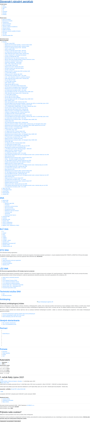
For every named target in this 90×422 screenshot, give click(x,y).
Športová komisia (9, 207)
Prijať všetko (17, 421)
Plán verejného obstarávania (9, 322)
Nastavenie (3, 421)
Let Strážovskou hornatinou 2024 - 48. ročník (15, 90)
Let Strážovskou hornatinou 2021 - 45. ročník (15, 132)
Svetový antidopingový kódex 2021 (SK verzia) (13, 315)
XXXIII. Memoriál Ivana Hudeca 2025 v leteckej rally (17, 78)
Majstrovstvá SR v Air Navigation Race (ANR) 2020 (17, 135)
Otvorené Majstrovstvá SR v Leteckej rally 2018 (16, 166)
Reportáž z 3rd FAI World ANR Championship (15, 85)
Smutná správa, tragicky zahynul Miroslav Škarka (16, 107)
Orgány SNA (5, 201)
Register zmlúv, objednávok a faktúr (10, 225)
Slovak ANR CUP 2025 (10, 80)
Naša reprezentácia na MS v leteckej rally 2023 (16, 101)
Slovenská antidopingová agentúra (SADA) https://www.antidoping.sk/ (18, 313)
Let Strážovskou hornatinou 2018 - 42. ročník (15, 167)
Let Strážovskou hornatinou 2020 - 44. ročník (15, 137)
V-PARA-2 (4, 239)
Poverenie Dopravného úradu (9, 287)
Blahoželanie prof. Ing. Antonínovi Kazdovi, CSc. (16, 58)
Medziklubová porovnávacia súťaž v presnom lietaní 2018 (18, 170)
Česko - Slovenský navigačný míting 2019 (14, 159)
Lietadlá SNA (5, 194)
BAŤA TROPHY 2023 (9, 100)
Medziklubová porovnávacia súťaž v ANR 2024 (16, 88)
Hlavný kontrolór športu (10, 215)
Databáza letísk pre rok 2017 (11, 182)
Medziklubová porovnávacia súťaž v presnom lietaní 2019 (18, 157)
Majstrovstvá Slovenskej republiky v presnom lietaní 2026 (18, 44)
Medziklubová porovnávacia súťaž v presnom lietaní (17, 46)
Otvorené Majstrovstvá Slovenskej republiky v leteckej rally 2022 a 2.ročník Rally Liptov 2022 (27, 116)
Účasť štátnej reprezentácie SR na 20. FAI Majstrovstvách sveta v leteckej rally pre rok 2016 (26, 185)
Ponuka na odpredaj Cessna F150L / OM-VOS (15, 50)
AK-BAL (4, 236)
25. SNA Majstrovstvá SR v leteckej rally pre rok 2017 (17, 172)
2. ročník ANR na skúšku (10, 94)
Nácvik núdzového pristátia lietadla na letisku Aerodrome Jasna (20, 59)
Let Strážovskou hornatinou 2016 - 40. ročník (15, 186)
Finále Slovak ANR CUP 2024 (11, 84)
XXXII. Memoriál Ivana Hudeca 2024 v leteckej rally (16, 93)
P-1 (3, 231)
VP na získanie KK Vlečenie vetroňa (10, 281)
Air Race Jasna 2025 (10, 69)
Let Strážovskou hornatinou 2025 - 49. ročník (15, 75)
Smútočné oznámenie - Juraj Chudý (13, 62)
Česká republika (6, 353)
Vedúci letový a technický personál (10, 277)
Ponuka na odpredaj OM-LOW (12, 56)
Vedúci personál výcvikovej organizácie (11, 260)
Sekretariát (7, 213)
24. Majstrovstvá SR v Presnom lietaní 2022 (15, 113)
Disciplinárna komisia (10, 209)
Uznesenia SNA (6, 216)
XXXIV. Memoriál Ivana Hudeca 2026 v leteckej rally (17, 53)
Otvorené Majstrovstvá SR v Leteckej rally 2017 (16, 173)
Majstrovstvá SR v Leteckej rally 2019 (13, 150)
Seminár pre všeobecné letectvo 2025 (14, 60)
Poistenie (4, 218)
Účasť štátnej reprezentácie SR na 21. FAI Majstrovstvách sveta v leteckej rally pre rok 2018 (26, 164)
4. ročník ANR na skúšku (10, 72)
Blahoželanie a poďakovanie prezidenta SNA (15, 147)
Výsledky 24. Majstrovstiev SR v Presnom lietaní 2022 (17, 112)
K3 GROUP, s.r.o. (30, 405)
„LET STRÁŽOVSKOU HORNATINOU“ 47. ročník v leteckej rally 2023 (20, 106)
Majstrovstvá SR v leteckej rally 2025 (13, 74)
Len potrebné (10, 421)
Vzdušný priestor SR (7, 246)
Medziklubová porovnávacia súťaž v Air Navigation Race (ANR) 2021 (21, 134)
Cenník (4, 279)
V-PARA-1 (4, 237)
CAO (3, 294)
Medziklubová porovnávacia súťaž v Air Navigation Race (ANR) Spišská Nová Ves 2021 (25, 125)
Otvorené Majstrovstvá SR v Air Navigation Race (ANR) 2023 (19, 99)
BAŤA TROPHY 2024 (9, 82)
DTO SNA (4, 250)
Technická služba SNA (10, 291)
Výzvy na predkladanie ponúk (9, 324)
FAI (3, 10)
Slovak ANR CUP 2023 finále (11, 96)
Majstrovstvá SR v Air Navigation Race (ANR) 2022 (17, 110)
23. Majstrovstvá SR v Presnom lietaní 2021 (15, 131)
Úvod (3, 5)
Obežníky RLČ (5, 241)
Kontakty (4, 14)
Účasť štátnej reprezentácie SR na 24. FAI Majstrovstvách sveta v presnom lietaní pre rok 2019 (27, 154)
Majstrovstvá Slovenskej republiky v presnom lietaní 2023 (18, 104)
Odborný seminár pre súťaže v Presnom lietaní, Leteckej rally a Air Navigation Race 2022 (25, 123)
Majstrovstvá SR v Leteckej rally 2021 (13, 128)
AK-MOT (4, 233)
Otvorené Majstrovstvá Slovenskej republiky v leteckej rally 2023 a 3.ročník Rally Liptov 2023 (27, 103)
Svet (3, 356)
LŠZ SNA (4, 268)
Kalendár (4, 13)
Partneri (3, 328)
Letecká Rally (5, 191)
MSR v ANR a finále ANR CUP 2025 (13, 63)
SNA (3, 8)
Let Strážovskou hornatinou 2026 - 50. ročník (15, 52)
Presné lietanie (5, 192)
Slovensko (4, 351)
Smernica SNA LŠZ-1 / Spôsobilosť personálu (12, 284)
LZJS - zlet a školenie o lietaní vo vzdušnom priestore (17, 77)
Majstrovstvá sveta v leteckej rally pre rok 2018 (16, 183)
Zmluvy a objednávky (7, 222)
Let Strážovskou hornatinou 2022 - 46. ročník (15, 118)
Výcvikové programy (7, 263)
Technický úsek (8, 212)
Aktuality (4, 7)
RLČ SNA (4, 229)
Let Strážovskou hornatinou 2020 (13, 144)
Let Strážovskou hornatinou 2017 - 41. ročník (15, 179)
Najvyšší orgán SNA (9, 203)
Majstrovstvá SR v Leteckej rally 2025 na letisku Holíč (17, 71)
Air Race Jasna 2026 (10, 43)
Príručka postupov (6, 261)
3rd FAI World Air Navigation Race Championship (16, 87)
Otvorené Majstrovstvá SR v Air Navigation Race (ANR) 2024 (19, 91)
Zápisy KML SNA (6, 188)
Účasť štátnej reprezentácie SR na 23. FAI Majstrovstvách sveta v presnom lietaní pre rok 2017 (27, 175)
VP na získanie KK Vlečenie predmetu (11, 283)
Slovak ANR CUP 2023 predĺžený (12, 97)
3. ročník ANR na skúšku (10, 81)
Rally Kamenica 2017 (9, 176)
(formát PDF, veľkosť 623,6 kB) (18, 389)
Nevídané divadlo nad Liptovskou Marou (14, 68)
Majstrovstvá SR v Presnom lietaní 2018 (14, 163)
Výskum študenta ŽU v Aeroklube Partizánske (15, 55)
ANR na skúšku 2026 (10, 49)
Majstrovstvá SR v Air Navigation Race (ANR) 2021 (16, 126)
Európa (4, 354)
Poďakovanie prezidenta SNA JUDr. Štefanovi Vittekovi (18, 162)
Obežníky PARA (6, 244)
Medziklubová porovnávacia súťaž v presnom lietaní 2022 (18, 115)
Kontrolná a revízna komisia (11, 206)
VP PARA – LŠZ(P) (6, 240)
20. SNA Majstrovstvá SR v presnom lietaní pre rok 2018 (18, 160)
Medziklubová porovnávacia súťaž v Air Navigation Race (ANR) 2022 (21, 119)
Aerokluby (4, 11)
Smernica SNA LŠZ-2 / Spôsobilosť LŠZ (11, 286)
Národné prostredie (7, 295)
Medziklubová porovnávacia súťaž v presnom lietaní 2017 (18, 181)
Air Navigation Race (7, 189)
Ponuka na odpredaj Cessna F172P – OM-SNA (15, 47)
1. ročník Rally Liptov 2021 (11, 129)
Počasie (3, 349)
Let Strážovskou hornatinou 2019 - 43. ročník (15, 153)
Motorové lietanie (13, 381)
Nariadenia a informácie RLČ (9, 243)
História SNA (5, 200)
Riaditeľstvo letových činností (12, 210)
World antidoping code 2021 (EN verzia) (11, 316)
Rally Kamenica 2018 (9, 169)
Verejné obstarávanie (7, 223)
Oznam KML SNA (9, 141)
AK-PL (3, 234)
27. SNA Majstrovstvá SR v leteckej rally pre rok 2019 (17, 145)
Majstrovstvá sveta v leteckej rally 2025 (14, 66)
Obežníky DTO (5, 264)
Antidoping (5, 299)
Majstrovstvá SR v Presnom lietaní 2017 (14, 178)
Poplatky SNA (5, 220)
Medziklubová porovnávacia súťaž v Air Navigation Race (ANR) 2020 (21, 140)
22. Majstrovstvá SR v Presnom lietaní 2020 (15, 142)
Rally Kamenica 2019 (9, 156)
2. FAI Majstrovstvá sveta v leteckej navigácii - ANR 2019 (18, 148)
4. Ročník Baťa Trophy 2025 (11, 65)
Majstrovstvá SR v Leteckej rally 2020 (14, 138)
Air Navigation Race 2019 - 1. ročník (13, 151)
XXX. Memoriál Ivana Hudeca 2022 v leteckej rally (16, 122)
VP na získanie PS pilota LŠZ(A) (9, 280)
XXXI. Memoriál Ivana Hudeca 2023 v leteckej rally (16, 109)
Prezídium (7, 204)
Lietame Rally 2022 (9, 121)
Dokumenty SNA (6, 219)
